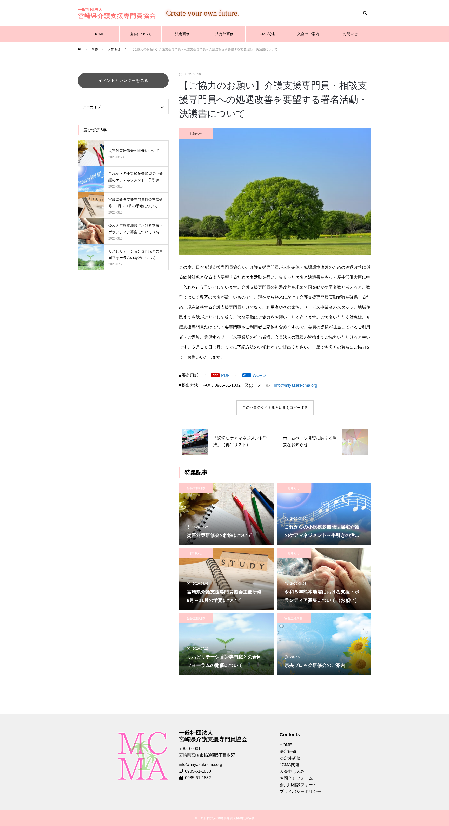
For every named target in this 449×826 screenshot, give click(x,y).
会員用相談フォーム (298, 785)
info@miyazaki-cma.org (295, 385)
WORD (259, 375)
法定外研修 (224, 34)
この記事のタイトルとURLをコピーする (275, 407)
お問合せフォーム (296, 778)
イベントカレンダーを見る (123, 80)
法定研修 (182, 34)
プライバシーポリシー (300, 791)
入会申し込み (292, 771)
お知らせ (196, 133)
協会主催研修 (196, 488)
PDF (225, 375)
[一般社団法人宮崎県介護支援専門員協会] (117, 13)
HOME (98, 34)
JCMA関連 (266, 34)
